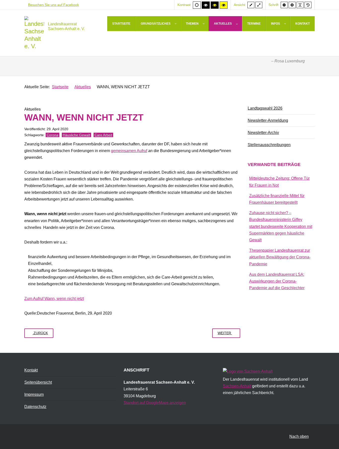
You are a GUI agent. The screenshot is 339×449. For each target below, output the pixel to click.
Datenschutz (35, 407)
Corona (52, 135)
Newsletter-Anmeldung (268, 120)
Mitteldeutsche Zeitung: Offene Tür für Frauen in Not (279, 181)
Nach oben (299, 436)
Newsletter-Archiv (263, 132)
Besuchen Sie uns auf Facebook (53, 5)
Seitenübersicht (38, 382)
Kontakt (31, 370)
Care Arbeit (103, 135)
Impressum (34, 394)
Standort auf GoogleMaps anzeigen (155, 403)
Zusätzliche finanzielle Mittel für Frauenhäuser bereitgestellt (277, 199)
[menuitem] (121, 23)
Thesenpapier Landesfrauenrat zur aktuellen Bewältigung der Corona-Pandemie (279, 257)
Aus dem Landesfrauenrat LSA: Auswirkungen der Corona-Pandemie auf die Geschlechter (277, 281)
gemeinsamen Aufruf (129, 151)
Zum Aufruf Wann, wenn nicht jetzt (54, 298)
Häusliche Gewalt (76, 135)
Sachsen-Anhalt (237, 386)
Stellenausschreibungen (269, 145)
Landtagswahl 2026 (265, 108)
